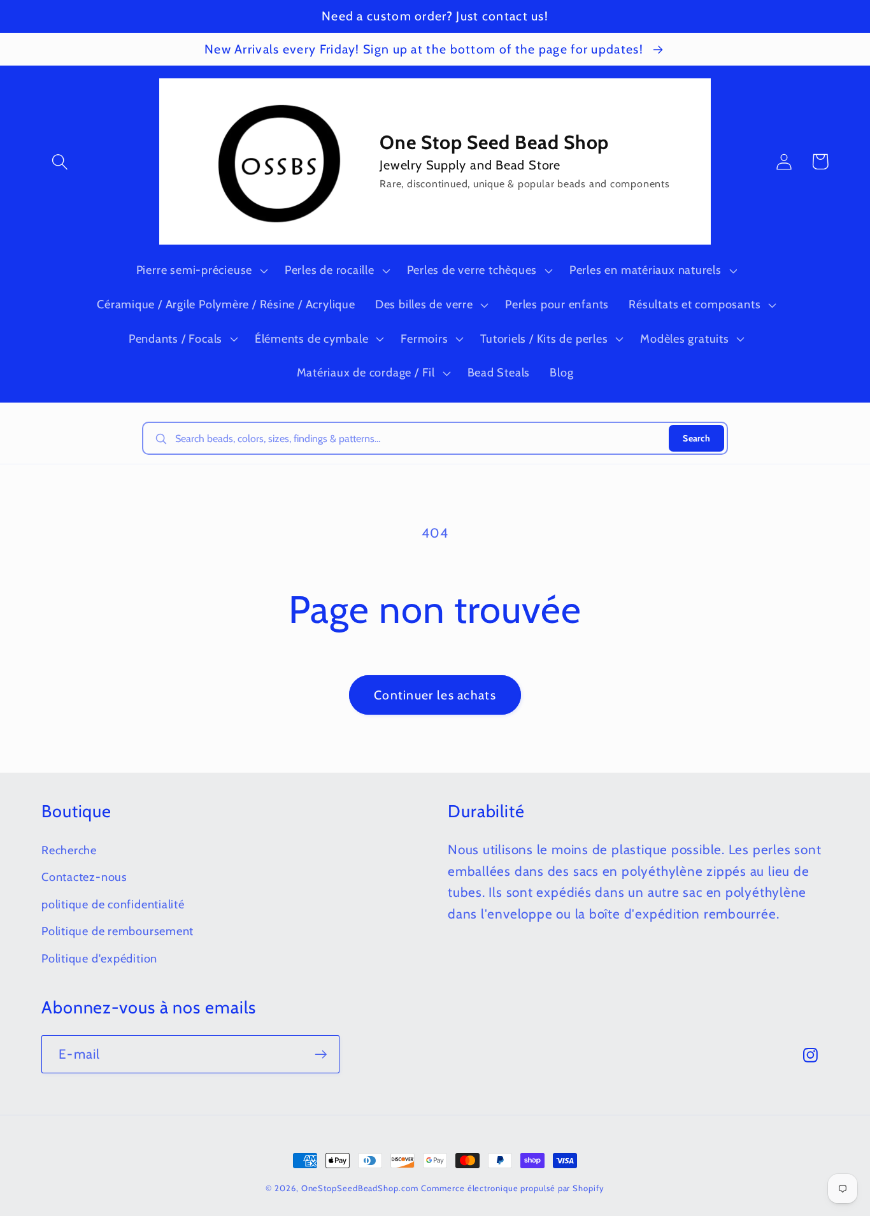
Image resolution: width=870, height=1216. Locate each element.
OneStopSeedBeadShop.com (359, 1188)
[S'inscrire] (321, 1054)
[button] (59, 161)
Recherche (69, 850)
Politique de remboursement (117, 931)
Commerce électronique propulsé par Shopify (512, 1188)
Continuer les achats (435, 695)
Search (696, 438)
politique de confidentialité (113, 904)
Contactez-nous (84, 876)
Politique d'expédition (99, 958)
